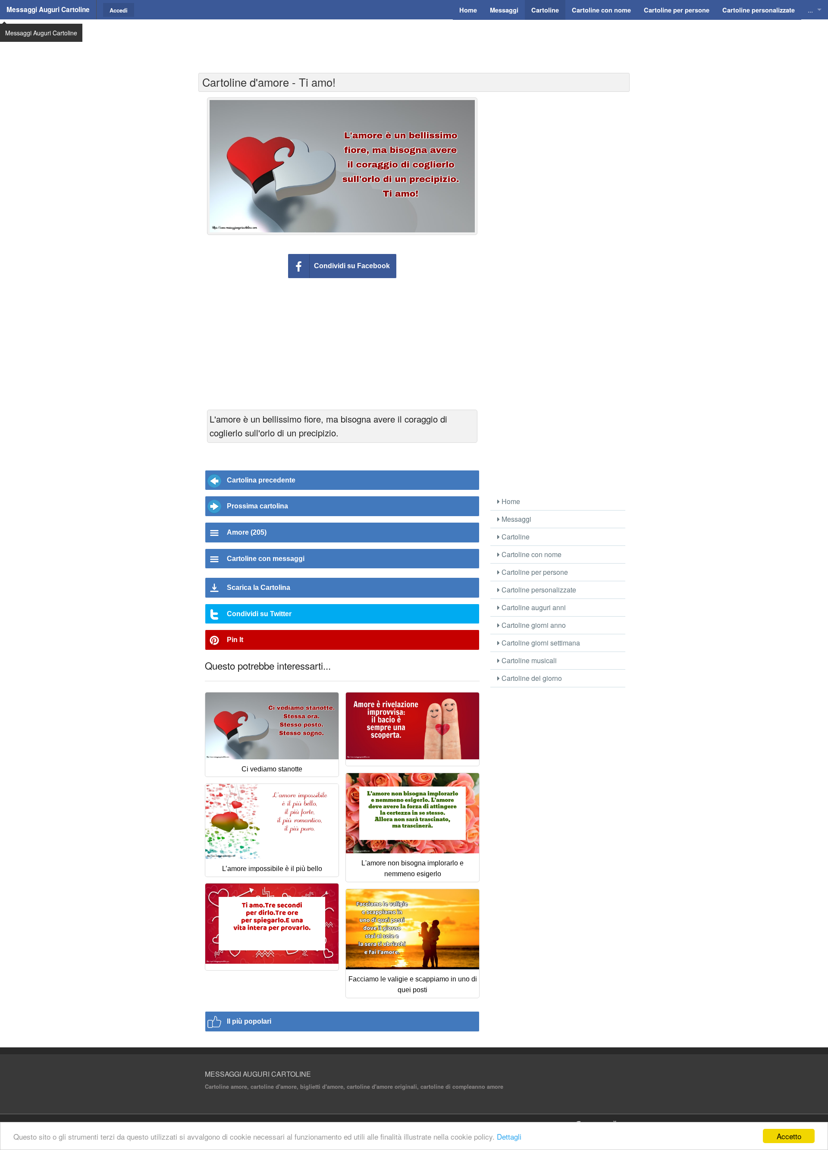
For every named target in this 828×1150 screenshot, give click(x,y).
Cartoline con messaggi (265, 558)
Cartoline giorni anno (533, 625)
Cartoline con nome (530, 554)
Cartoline (515, 537)
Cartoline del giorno (531, 678)
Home (510, 501)
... (810, 9)
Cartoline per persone (534, 572)
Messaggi (515, 519)
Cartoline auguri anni (533, 607)
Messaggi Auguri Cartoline (48, 9)
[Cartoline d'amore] (412, 729)
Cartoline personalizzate (538, 590)
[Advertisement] (414, 41)
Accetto (789, 1136)
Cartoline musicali (528, 660)
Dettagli (509, 1136)
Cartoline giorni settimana (540, 643)
